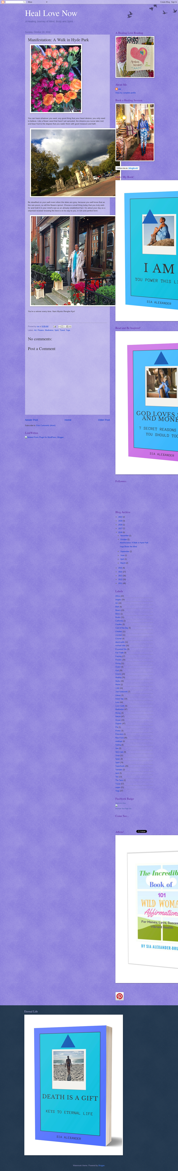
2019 (120, 521)
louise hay (119, 699)
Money (118, 713)
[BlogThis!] (62, 326)
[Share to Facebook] (67, 326)
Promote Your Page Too (123, 808)
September (125, 551)
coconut (118, 635)
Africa (117, 596)
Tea (116, 777)
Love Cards (120, 706)
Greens (118, 674)
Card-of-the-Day (121, 628)
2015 (120, 568)
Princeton (119, 734)
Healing (118, 677)
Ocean (118, 720)
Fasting (118, 656)
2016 (120, 532)
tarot (117, 773)
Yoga (68, 330)
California (119, 621)
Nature (118, 716)
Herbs (117, 681)
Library (118, 695)
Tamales (118, 770)
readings (118, 741)
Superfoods (120, 766)
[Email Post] (54, 326)
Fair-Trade (119, 653)
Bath (117, 607)
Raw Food (119, 738)
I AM (117, 688)
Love (117, 702)
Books (118, 617)
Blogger (101, 1165)
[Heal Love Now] (116, 806)
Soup (117, 755)
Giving (118, 663)
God (117, 670)
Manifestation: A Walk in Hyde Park (134, 543)
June (122, 555)
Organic (118, 724)
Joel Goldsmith (121, 692)
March (123, 563)
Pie (116, 727)
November (124, 536)
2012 (120, 579)
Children (118, 631)
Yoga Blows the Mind (128, 547)
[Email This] (59, 326)
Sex (117, 748)
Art (35, 330)
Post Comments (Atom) (45, 425)
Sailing (118, 745)
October (123, 539)
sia (119, 89)
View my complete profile (125, 93)
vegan (117, 787)
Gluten (118, 667)
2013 (120, 576)
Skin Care (119, 752)
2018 (120, 525)
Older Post (104, 420)
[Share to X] (64, 326)
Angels (118, 600)
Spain (117, 759)
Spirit (57, 330)
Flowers (41, 330)
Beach (118, 610)
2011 (120, 583)
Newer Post (31, 420)
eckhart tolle (120, 646)
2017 (120, 528)
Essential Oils (121, 649)
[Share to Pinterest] (70, 326)
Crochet (118, 639)
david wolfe (119, 642)
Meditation (49, 330)
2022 (120, 517)
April (122, 559)
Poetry (118, 731)
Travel (62, 330)
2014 (120, 572)
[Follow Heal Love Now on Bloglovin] (127, 169)
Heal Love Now (51, 12)
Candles (118, 624)
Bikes (117, 614)
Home (68, 420)
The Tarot (119, 780)
